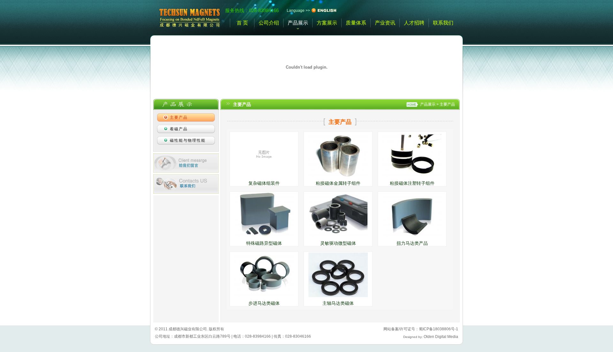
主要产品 (447, 104)
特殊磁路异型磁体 (264, 243)
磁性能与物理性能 (188, 140)
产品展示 (298, 23)
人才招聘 (414, 23)
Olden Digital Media (441, 336)
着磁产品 (179, 129)
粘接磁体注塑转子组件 (412, 183)
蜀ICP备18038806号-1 (438, 329)
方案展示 (327, 23)
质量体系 (356, 23)
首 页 (242, 23)
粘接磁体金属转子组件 (338, 183)
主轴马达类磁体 (338, 303)
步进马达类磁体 (264, 303)
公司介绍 (269, 23)
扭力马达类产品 (412, 243)
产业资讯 (385, 23)
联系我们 (443, 23)
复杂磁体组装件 (264, 183)
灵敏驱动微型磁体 (338, 243)
